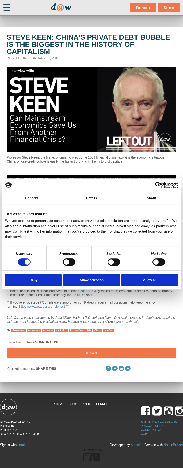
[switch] (69, 262)
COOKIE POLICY (151, 429)
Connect (103, 404)
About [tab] (151, 198)
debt (89, 330)
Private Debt (76, 330)
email (21, 445)
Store (169, 8)
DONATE (91, 353)
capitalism (61, 330)
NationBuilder (173, 445)
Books (73, 404)
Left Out (108, 330)
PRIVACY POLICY (152, 425)
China (97, 330)
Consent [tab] (31, 198)
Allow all (149, 280)
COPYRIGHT (149, 433)
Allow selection (92, 280)
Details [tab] (91, 198)
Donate (143, 8)
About (87, 404)
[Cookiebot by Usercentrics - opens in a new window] (158, 185)
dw (61, 7)
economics (34, 330)
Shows (59, 404)
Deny (33, 280)
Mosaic (136, 445)
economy (48, 330)
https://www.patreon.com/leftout (42, 306)
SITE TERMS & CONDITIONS (159, 421)
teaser (84, 291)
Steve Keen (18, 330)
